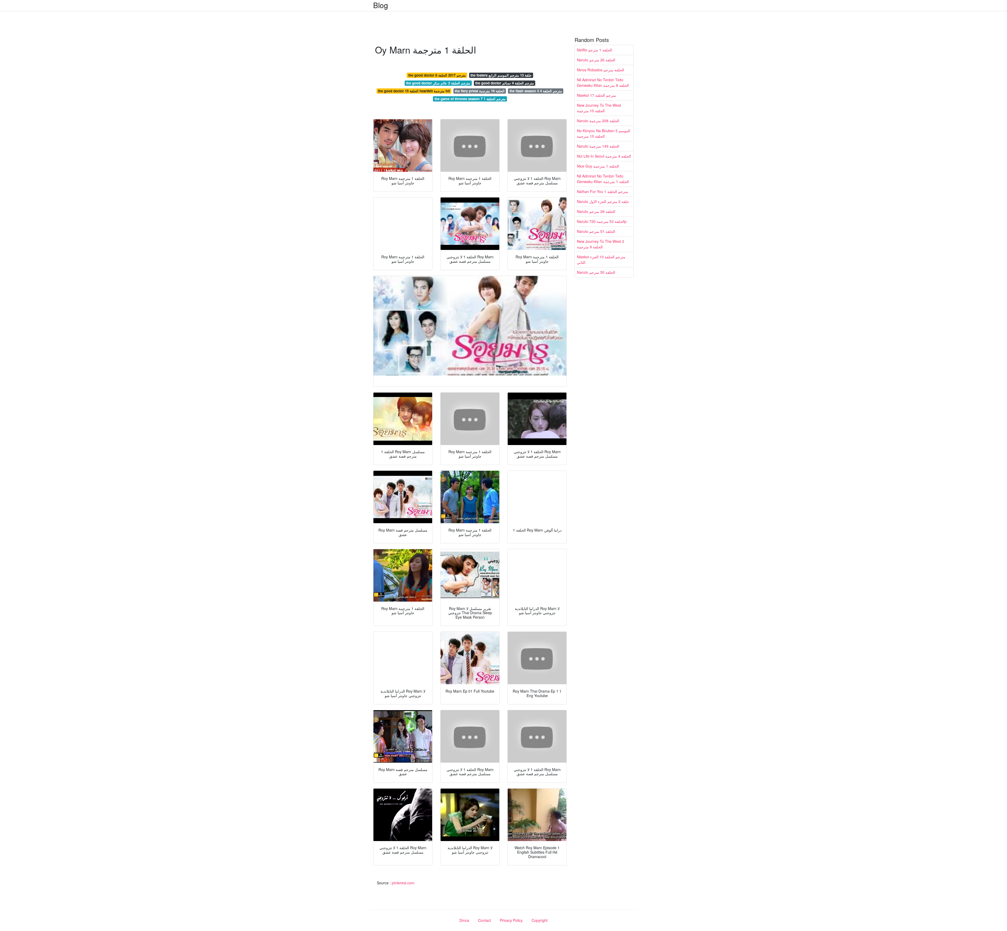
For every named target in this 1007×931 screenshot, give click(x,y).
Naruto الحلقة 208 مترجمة (598, 120)
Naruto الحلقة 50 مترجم (596, 272)
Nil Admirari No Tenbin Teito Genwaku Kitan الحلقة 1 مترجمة (603, 178)
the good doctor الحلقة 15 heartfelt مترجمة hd (414, 90)
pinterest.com (403, 882)
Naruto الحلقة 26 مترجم (596, 59)
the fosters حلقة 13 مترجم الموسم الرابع (501, 75)
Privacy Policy (511, 920)
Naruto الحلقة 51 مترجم (596, 231)
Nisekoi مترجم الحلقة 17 (596, 95)
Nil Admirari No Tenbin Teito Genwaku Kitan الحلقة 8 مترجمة (603, 82)
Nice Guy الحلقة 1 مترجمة (598, 166)
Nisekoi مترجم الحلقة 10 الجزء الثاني (601, 259)
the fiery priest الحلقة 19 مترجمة (480, 90)
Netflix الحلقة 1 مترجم (594, 49)
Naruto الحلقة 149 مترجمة (598, 146)
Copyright (540, 920)
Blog (380, 5)
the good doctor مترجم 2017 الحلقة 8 (437, 75)
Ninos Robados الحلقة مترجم (600, 69)
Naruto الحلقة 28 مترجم (596, 211)
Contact (484, 920)
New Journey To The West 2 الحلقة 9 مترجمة (600, 244)
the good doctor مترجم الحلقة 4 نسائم (504, 83)
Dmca (464, 920)
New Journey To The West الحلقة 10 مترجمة (599, 108)
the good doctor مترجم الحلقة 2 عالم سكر (438, 83)
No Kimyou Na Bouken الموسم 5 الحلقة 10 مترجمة (603, 133)
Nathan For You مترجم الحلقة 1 (602, 191)
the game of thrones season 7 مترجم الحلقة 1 (470, 98)
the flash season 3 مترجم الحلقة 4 (536, 90)
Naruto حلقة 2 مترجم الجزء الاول (603, 201)
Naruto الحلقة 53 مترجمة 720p (601, 221)
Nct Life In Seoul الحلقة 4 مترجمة (604, 156)
